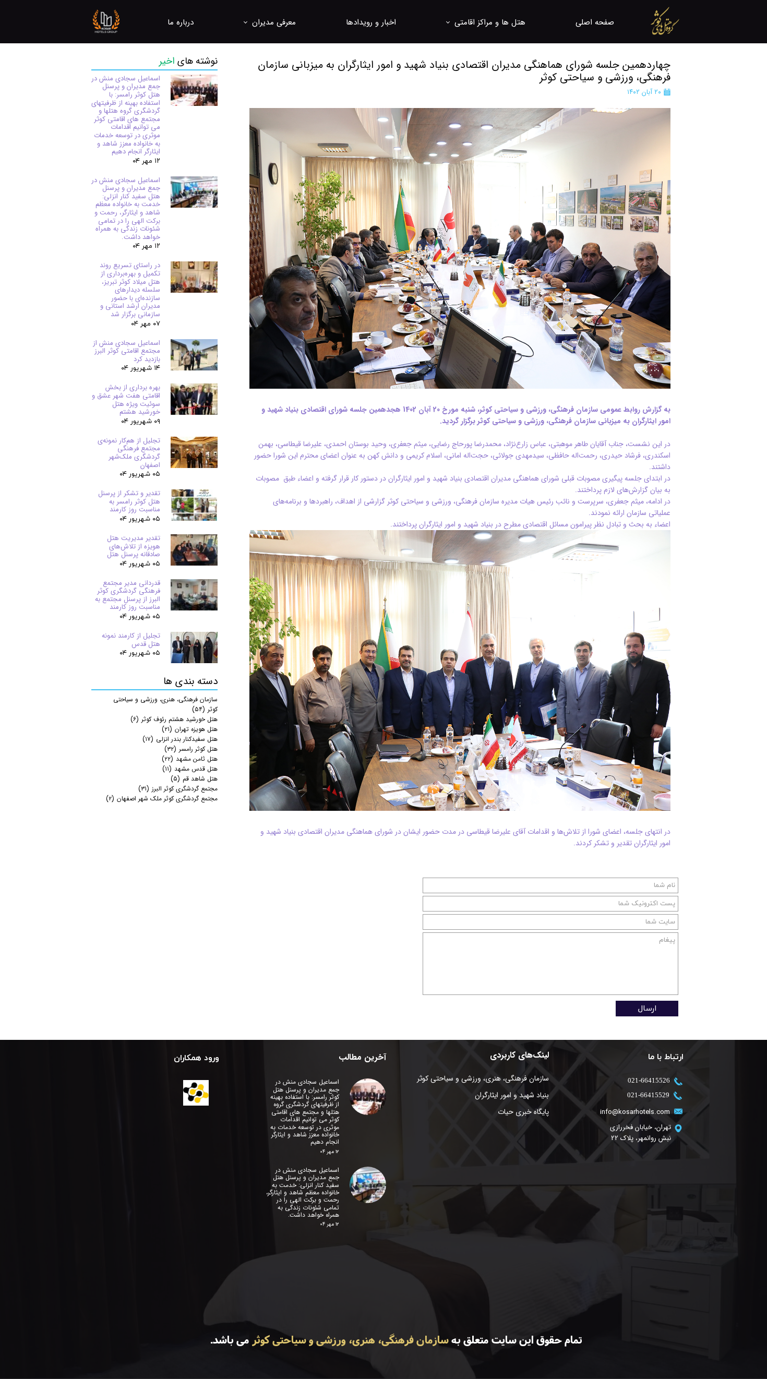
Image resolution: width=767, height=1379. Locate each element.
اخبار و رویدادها (371, 22)
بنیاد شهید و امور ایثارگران (512, 1095)
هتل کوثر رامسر (191, 749)
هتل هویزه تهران (190, 729)
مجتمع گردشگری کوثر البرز (178, 789)
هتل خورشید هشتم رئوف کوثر (174, 719)
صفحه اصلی (595, 22)
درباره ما (180, 22)
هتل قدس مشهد (190, 769)
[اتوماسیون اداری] (196, 1092)
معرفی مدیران (274, 22)
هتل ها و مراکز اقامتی (489, 22)
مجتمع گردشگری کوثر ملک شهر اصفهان (162, 799)
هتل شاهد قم (194, 779)
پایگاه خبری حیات (523, 1112)
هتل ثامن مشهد (190, 759)
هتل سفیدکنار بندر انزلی (180, 739)
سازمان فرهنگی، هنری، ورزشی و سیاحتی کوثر (483, 1078)
